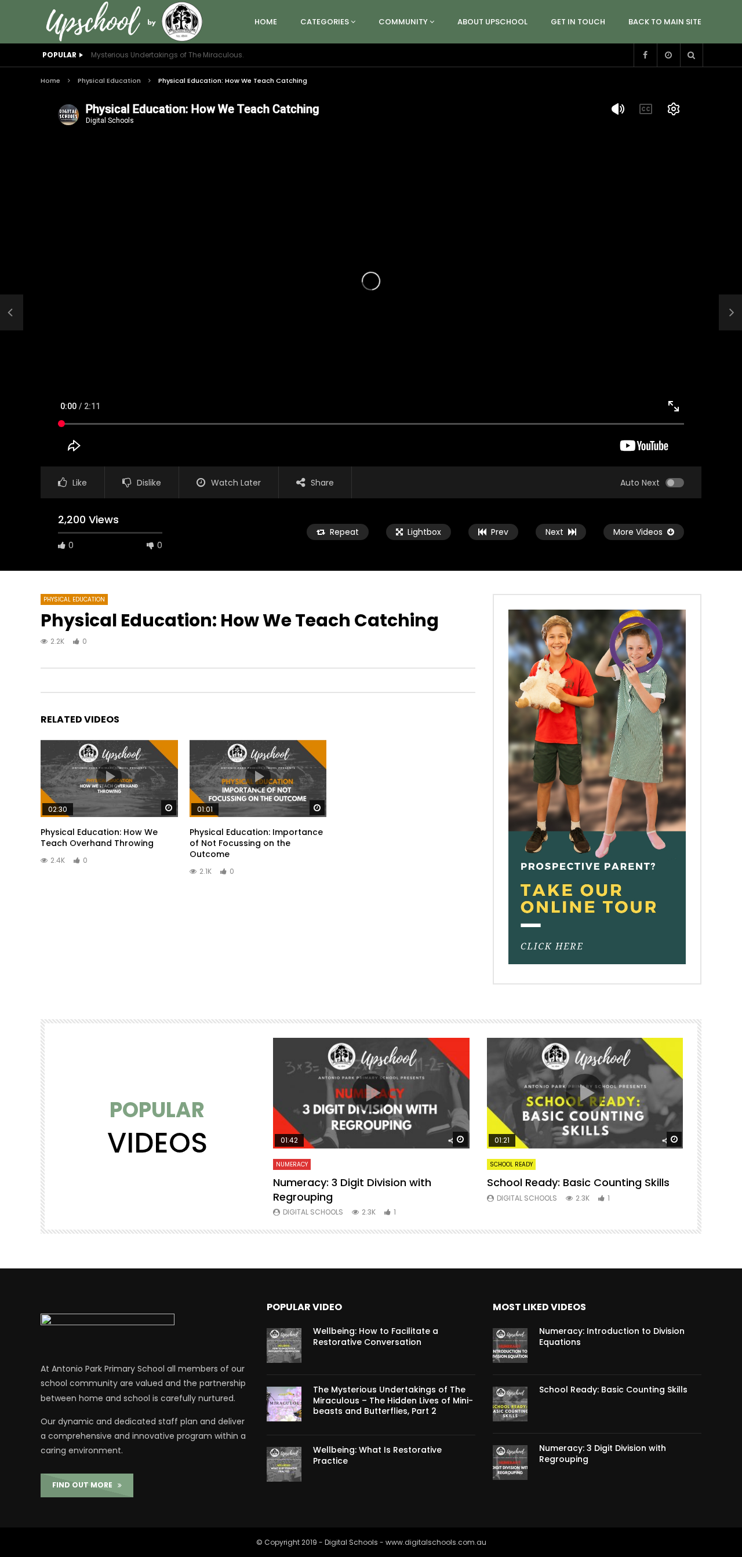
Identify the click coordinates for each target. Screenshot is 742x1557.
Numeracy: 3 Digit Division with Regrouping (352, 1189)
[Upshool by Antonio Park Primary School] (127, 21)
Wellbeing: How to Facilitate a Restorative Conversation (375, 1336)
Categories (324, 21)
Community (403, 21)
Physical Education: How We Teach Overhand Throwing (99, 837)
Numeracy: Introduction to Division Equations (612, 1336)
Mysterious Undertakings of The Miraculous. (167, 55)
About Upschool (492, 21)
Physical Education (109, 80)
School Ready (511, 1164)
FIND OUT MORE (85, 1485)
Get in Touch (578, 21)
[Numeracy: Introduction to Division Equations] (510, 1345)
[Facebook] (645, 55)
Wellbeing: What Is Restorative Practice (377, 1455)
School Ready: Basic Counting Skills (578, 1182)
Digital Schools (313, 1212)
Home (265, 21)
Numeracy (292, 1164)
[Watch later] (668, 55)
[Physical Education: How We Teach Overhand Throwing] (11, 312)
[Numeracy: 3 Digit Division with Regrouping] (510, 1462)
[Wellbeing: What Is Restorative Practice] (284, 1464)
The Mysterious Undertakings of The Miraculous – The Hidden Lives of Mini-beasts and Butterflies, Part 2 (393, 1400)
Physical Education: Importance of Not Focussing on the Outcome (256, 843)
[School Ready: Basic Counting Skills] (510, 1404)
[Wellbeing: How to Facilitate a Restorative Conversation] (284, 1345)
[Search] (691, 55)
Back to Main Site (664, 21)
